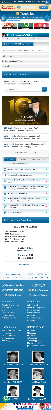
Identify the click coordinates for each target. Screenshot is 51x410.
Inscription (31, 315)
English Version (33, 320)
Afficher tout (7, 56)
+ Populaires (10, 159)
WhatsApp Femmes (36, 341)
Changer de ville (26, 265)
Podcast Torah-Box (34, 318)
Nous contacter (14, 274)
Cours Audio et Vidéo (13, 61)
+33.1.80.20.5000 (36, 274)
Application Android (37, 346)
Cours (23, 159)
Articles (7, 66)
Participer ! (43, 7)
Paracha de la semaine (10, 305)
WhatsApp (33, 338)
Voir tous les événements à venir (25, 152)
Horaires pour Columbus (18, 220)
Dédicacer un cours (9, 318)
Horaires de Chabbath (35, 310)
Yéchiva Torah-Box (9, 315)
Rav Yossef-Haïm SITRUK (38, 399)
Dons (40, 17)
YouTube (33, 336)
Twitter (32, 331)
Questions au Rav (38, 159)
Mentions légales (8, 336)
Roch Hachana (14, 17)
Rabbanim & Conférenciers (19, 39)
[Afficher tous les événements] (15, 1)
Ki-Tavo (30, 248)
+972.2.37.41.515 (11, 278)
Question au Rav (32, 17)
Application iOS (35, 343)
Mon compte (7, 2)
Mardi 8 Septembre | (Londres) (25, 145)
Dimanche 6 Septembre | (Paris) (23, 137)
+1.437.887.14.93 (36, 278)
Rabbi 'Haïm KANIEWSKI (38, 365)
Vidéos (23, 17)
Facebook (33, 333)
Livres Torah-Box (33, 313)
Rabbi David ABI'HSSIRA (13, 382)
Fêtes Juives (6, 308)
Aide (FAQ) (6, 341)
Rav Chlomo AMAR (38, 382)
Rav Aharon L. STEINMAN (13, 365)
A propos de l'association (11, 331)
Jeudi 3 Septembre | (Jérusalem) (23, 129)
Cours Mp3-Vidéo (8, 313)
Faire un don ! (7, 333)
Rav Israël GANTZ (13, 399)
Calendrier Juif (32, 305)
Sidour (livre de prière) (35, 308)
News (4, 310)
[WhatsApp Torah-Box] (47, 2)
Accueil (5, 39)
